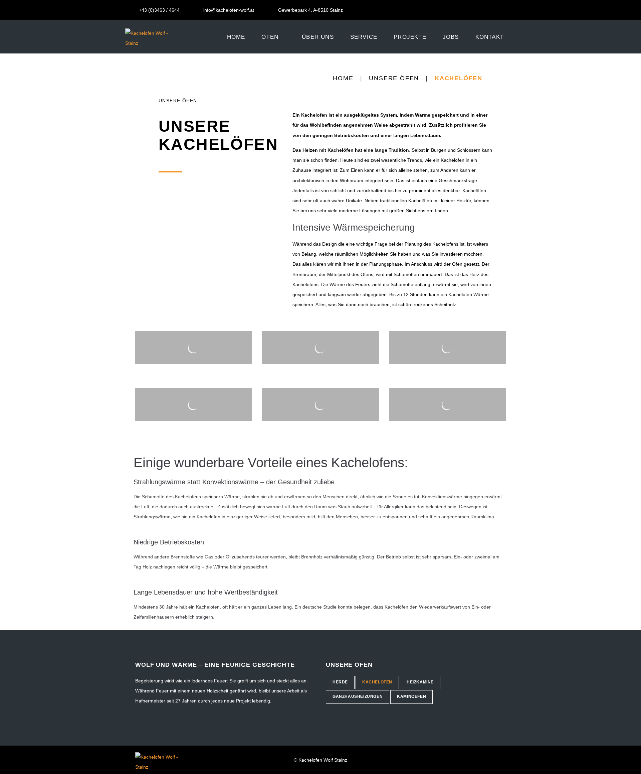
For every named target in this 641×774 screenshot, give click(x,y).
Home (343, 78)
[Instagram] (511, 10)
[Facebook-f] (500, 10)
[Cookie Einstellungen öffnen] (15, 765)
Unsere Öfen (394, 78)
